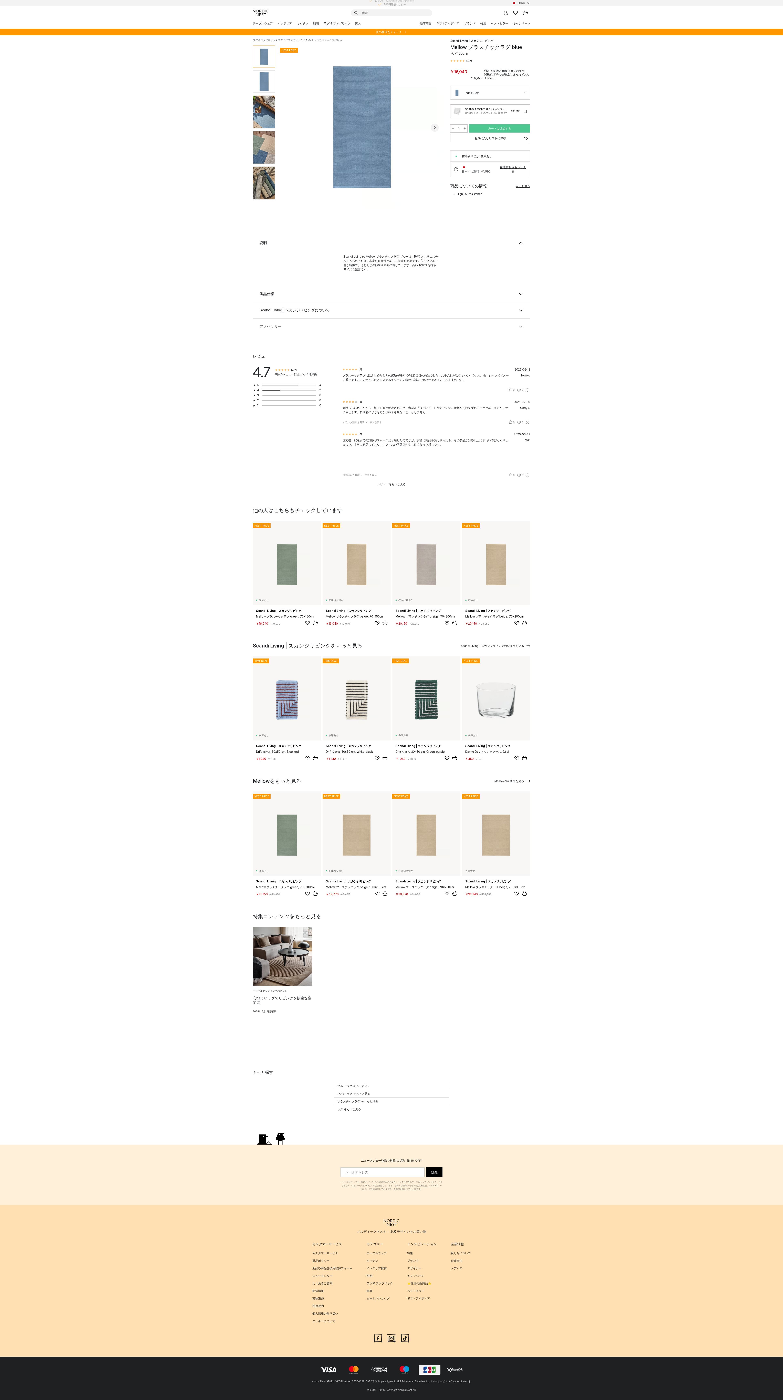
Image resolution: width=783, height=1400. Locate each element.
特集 (483, 23)
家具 (358, 23)
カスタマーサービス (325, 1253)
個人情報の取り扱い (325, 1313)
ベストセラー (499, 23)
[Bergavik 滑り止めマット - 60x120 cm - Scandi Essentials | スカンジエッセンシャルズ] (456, 111)
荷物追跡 (318, 1298)
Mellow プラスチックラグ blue (325, 40)
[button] (461, 61)
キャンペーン (521, 23)
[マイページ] (506, 13)
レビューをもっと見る (391, 484)
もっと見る (523, 186)
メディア (456, 1268)
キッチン (302, 23)
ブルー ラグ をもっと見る (353, 1086)
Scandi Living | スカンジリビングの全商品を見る (492, 645)
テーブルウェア (263, 23)
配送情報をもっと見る (513, 169)
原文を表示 (375, 422)
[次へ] (435, 128)
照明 (316, 23)
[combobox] (521, 3)
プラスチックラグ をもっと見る (357, 1101)
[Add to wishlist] (307, 623)
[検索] (356, 12)
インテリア (285, 23)
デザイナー (414, 1268)
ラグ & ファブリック (337, 23)
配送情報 (318, 1291)
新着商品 (425, 23)
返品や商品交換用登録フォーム (332, 1268)
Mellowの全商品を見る (509, 781)
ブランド (470, 23)
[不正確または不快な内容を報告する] (527, 390)
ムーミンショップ (378, 1298)
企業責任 (456, 1260)
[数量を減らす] (453, 128)
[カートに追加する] (315, 622)
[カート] (525, 13)
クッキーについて (323, 1321)
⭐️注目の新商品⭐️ (419, 1283)
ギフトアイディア (447, 23)
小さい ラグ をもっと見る (353, 1093)
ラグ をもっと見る (349, 1109)
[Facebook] (378, 1337)
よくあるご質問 (322, 1283)
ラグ (280, 40)
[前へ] (289, 128)
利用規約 (318, 1306)
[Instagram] (391, 1337)
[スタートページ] (260, 13)
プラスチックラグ (295, 40)
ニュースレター (322, 1275)
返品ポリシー (321, 1260)
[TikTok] (405, 1337)
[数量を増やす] (465, 128)
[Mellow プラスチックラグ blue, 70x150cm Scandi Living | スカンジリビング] (362, 127)
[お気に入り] (515, 13)
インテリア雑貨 (377, 1268)
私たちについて (461, 1253)
